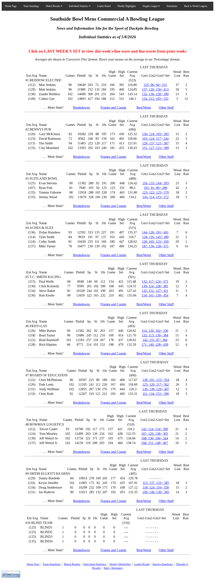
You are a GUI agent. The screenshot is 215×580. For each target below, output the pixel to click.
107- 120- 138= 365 (154, 433)
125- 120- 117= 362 (155, 384)
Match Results (53, 6)
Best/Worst (143, 107)
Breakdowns (81, 107)
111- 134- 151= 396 (156, 393)
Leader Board (104, 6)
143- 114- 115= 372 (155, 197)
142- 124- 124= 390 (154, 429)
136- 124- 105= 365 (155, 134)
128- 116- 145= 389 (155, 237)
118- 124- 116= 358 (156, 487)
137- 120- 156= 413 (155, 89)
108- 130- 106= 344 (154, 438)
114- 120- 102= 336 (155, 330)
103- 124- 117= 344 (155, 138)
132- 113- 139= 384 (155, 335)
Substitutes (171, 6)
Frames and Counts (113, 107)
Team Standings (31, 6)
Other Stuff (166, 107)
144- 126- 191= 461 (155, 232)
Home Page (11, 6)
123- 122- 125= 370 (155, 192)
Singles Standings (162, 564)
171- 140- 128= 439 (155, 344)
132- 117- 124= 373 (155, 281)
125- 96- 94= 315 (155, 85)
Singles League (150, 6)
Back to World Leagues (195, 6)
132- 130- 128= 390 (155, 94)
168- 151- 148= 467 (154, 443)
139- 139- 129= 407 (155, 389)
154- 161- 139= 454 (155, 295)
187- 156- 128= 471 (155, 246)
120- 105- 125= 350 (155, 241)
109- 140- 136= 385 (155, 492)
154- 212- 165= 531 (155, 98)
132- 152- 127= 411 (155, 291)
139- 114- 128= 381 (155, 286)
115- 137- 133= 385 (156, 483)
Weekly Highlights (126, 6)
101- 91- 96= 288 (155, 188)
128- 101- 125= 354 (155, 380)
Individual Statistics (79, 6)
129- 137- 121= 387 (155, 143)
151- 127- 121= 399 (155, 148)
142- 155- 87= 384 (154, 340)
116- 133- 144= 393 (155, 183)
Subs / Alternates (113, 567)
